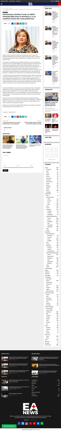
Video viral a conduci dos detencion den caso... (48, 131)
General (47, 294)
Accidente (48, 327)
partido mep (5, 112)
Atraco (47, 331)
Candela (47, 332)
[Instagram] (26, 423)
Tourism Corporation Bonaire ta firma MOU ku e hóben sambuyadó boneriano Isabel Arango (48, 371)
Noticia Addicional (49, 291)
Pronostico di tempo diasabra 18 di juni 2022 (35, 145)
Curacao (49, 218)
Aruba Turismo (48, 292)
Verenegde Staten (50, 251)
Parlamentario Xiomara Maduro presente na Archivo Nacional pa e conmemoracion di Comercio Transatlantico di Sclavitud (55, 76)
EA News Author (6, 20)
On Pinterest (48, 144)
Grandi (47, 336)
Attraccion (48, 303)
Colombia (49, 212)
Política (47, 190)
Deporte (47, 174)
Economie (49, 237)
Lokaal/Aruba (48, 233)
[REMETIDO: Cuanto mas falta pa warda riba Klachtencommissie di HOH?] (51, 96)
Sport (47, 242)
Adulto (47, 337)
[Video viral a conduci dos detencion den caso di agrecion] (48, 126)
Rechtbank (49, 240)
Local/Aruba (48, 169)
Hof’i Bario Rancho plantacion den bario (55, 120)
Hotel (47, 296)
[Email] (38, 423)
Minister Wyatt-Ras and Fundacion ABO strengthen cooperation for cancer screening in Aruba (55, 44)
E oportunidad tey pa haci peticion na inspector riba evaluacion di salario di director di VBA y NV (8, 146)
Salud (47, 171)
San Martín (48, 186)
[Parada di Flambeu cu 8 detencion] (4, 395)
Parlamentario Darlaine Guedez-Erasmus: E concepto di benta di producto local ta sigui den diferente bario (21, 146)
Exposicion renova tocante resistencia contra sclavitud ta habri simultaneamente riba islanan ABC (49, 365)
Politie (47, 265)
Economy (49, 200)
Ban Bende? (47, 343)
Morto (46, 334)
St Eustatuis (47, 271)
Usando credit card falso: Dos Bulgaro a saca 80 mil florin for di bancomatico (19, 380)
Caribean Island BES (50, 216)
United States (50, 214)
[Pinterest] (30, 423)
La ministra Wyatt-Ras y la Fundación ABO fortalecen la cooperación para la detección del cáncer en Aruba (55, 60)
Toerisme (48, 244)
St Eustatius (48, 192)
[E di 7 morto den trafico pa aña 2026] (55, 126)
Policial (47, 280)
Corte (47, 285)
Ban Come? (47, 341)
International (48, 209)
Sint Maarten (49, 221)
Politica (4, 12)
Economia (48, 287)
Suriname (48, 322)
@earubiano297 (51, 159)
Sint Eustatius (50, 225)
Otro (47, 324)
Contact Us (18, 1)
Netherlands (49, 226)
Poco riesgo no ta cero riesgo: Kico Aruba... (48, 120)
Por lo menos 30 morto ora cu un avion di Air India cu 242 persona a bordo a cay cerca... (19, 387)
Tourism (48, 207)
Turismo (48, 176)
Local (6, 12)
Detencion (48, 329)
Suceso (46, 325)
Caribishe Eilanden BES (50, 252)
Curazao (48, 183)
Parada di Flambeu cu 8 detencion (15, 393)
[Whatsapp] (42, 423)
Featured (47, 268)
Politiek (47, 266)
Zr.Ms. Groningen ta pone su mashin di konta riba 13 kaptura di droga (32, 123)
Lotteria (47, 289)
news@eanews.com (33, 419)
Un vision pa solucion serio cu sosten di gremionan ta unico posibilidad (11, 123)
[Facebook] (19, 423)
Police (47, 228)
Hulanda (48, 318)
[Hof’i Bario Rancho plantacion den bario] (55, 115)
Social (48, 204)
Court (48, 202)
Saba (48, 223)
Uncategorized (48, 344)
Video (46, 339)
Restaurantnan (49, 299)
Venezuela (48, 179)
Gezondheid (49, 235)
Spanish (46, 167)
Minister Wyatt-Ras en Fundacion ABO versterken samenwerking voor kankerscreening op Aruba (55, 30)
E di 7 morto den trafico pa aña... (55, 130)
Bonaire (47, 185)
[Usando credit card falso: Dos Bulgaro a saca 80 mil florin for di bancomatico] (4, 382)
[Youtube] (34, 423)
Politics (47, 230)
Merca (47, 320)
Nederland (49, 263)
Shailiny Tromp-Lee (12, 112)
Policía (47, 188)
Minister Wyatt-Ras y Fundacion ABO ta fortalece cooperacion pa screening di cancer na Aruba (55, 15)
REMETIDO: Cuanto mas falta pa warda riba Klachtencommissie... (51, 104)
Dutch (46, 232)
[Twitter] (23, 423)
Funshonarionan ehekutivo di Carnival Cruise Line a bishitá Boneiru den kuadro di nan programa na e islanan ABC (49, 358)
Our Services (12, 1)
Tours (47, 301)
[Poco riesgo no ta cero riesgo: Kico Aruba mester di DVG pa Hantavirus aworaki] (48, 115)
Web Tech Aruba (36, 429)
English (46, 193)
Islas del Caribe (49, 181)
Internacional (48, 178)
